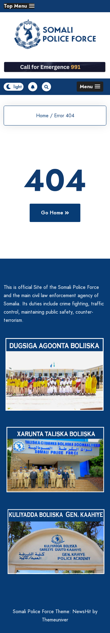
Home (42, 115)
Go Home (52, 212)
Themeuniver (55, 619)
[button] (19, 6)
